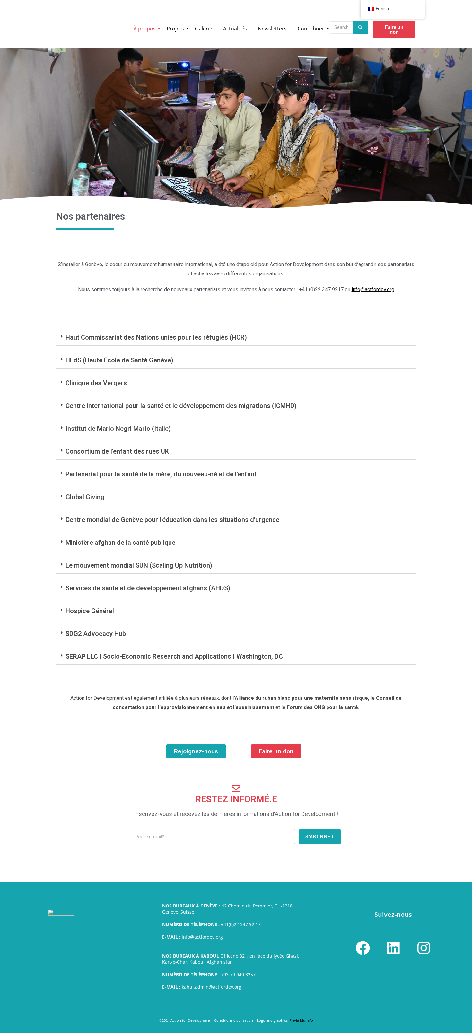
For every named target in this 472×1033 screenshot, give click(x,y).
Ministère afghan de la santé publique (120, 542)
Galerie (203, 28)
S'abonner (319, 836)
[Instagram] (423, 948)
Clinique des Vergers (96, 383)
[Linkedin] (393, 948)
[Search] (360, 27)
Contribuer (311, 28)
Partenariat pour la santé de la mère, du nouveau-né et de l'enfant (161, 474)
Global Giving (85, 497)
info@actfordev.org (203, 937)
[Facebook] (362, 948)
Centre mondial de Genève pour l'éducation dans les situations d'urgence (172, 520)
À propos (145, 28)
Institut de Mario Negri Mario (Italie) (118, 428)
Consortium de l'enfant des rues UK (117, 451)
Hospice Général (90, 611)
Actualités (235, 28)
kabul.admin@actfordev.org (211, 987)
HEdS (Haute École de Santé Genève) (119, 360)
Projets (175, 28)
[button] (236, 337)
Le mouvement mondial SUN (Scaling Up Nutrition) (139, 565)
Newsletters (272, 28)
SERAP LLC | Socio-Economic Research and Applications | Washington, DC (174, 656)
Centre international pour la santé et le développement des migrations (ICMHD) (181, 406)
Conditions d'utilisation (233, 1020)
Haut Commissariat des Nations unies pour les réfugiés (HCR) (156, 337)
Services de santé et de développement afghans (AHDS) (148, 588)
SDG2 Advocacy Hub (96, 634)
